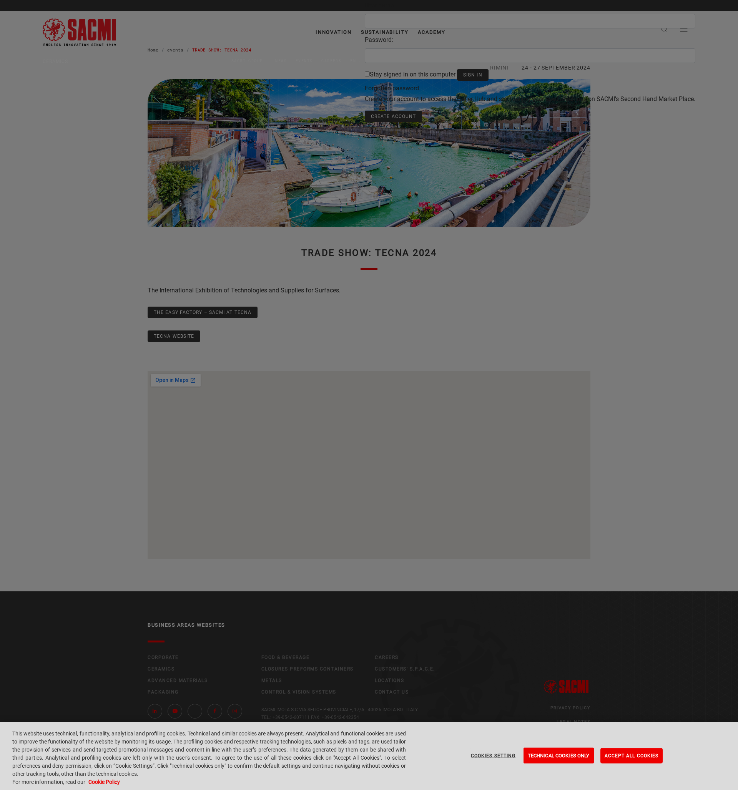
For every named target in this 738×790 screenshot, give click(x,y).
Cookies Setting (493, 755)
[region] (369, 756)
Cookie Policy (104, 782)
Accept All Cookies (632, 755)
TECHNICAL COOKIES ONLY (559, 755)
